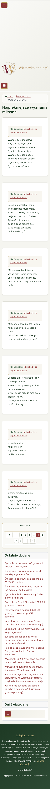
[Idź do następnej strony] (25, 541)
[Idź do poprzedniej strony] (16, 535)
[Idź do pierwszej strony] (9, 535)
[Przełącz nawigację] (4, 5)
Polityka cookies (25, 735)
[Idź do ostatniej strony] (32, 541)
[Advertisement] (25, 33)
